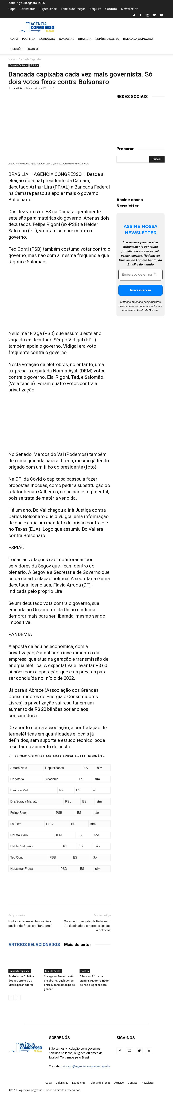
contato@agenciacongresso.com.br (86, 1066)
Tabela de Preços (73, 9)
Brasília (85, 39)
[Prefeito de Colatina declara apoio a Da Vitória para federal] (23, 962)
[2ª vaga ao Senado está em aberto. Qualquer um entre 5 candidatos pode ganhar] (59, 962)
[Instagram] (147, 15)
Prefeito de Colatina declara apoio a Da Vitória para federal (21, 980)
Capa (12, 9)
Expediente (48, 9)
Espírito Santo (107, 39)
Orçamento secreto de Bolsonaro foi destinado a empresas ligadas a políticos (87, 925)
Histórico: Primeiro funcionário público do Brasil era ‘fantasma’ (30, 923)
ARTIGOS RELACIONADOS (34, 944)
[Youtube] (161, 15)
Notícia (18, 88)
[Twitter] (154, 15)
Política (28, 39)
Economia (47, 39)
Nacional (66, 39)
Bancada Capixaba (138, 39)
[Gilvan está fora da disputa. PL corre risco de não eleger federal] (95, 962)
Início (11, 59)
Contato (111, 9)
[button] (134, 14)
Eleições (17, 49)
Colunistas (27, 9)
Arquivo (95, 9)
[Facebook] (140, 15)
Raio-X (33, 49)
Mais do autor (77, 944)
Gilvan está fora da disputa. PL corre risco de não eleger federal (94, 980)
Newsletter (129, 9)
